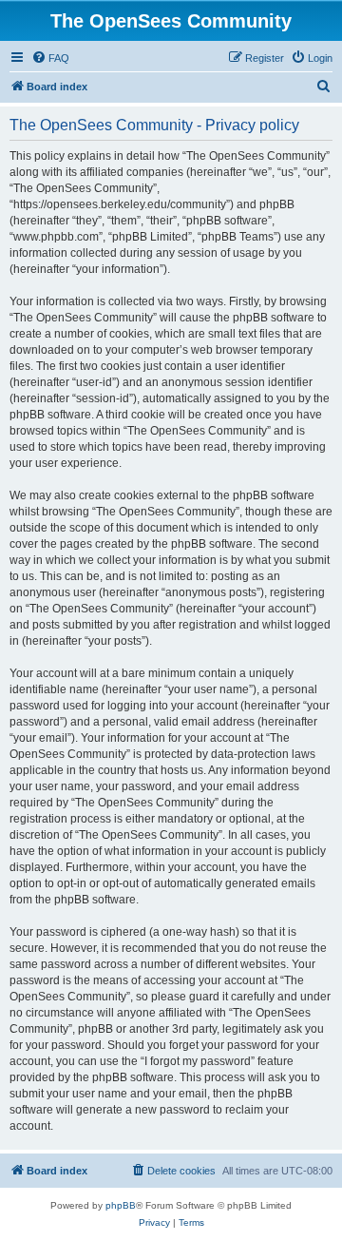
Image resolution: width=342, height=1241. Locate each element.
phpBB (120, 1205)
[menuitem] (50, 58)
